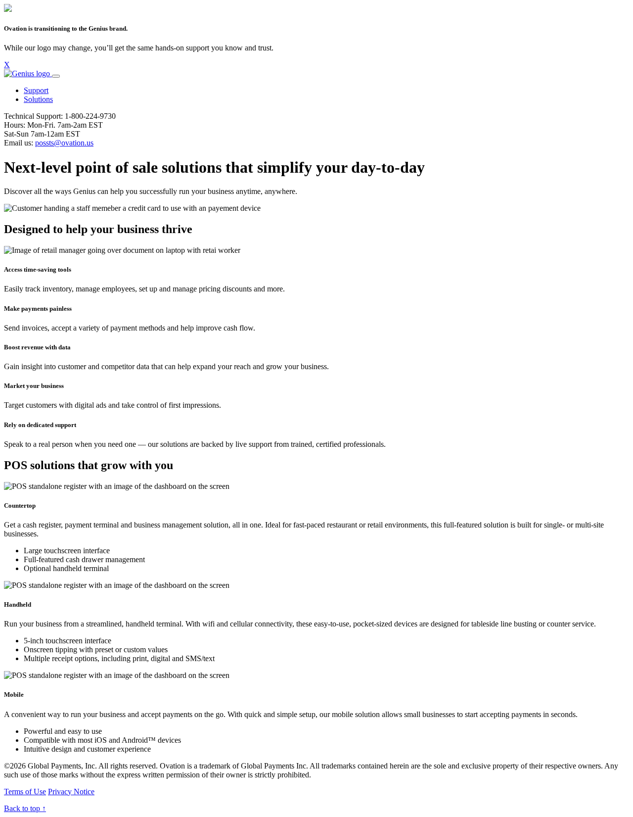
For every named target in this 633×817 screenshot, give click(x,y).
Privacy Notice (71, 791)
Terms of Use (25, 791)
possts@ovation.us (64, 143)
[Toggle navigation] (56, 76)
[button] (36, 90)
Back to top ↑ (25, 808)
